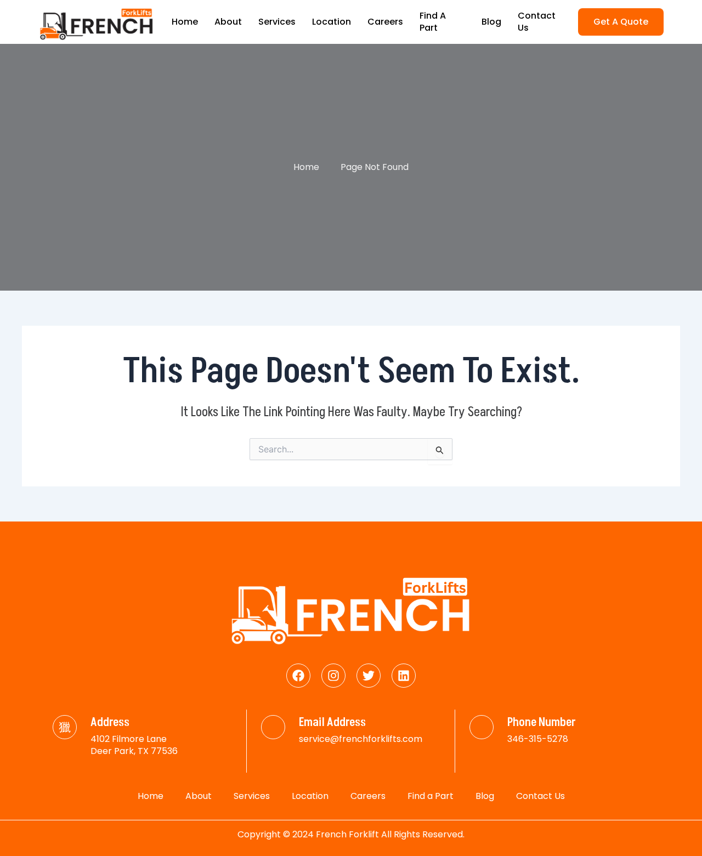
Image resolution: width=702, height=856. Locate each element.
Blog (491, 21)
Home (185, 21)
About (228, 21)
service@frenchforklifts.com (360, 739)
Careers (385, 21)
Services (277, 21)
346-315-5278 (537, 739)
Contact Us (537, 21)
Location (331, 21)
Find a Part (433, 21)
